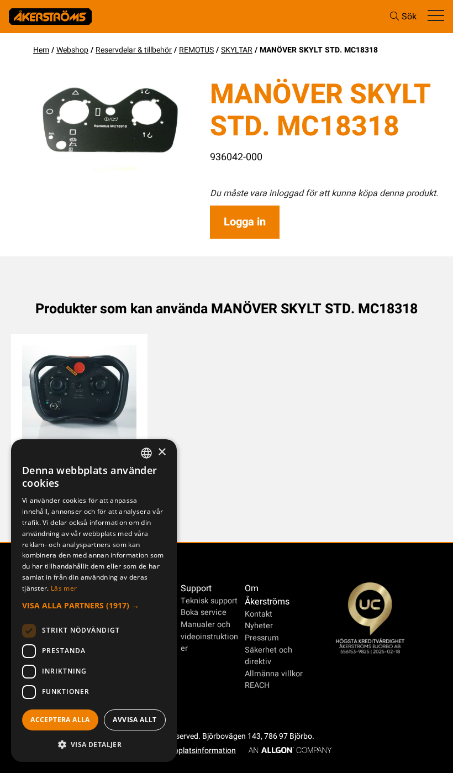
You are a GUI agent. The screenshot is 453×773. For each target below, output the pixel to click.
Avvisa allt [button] (134, 719)
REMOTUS (196, 50)
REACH (257, 685)
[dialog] (94, 600)
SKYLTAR (236, 50)
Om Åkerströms (267, 595)
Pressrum (262, 638)
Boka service (204, 612)
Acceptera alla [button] (60, 719)
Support (196, 588)
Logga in (245, 222)
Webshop (72, 50)
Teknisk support (209, 601)
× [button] (161, 452)
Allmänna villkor (274, 674)
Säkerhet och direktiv (268, 656)
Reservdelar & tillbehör (134, 50)
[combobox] (146, 453)
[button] (94, 605)
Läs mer (64, 588)
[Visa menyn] (436, 16)
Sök (409, 16)
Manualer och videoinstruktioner (209, 636)
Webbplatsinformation (197, 750)
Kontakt (258, 614)
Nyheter (259, 626)
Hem (41, 50)
